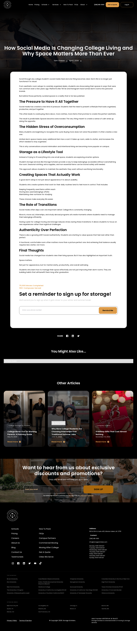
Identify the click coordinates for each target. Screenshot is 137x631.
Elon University (11, 582)
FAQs (76, 5)
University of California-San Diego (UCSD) (84, 590)
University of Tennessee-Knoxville (81, 593)
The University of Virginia (15, 590)
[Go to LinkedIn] (24, 563)
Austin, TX (10, 609)
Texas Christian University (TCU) (112, 587)
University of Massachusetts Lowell (18, 593)
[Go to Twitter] (29, 563)
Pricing (36, 5)
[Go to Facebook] (18, 563)
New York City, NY (12, 606)
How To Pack (68, 5)
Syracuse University (76, 587)
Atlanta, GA (42, 609)
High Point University (108, 582)
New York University (13, 587)
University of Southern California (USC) (51, 593)
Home (31, 5)
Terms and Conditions (86, 495)
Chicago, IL (73, 606)
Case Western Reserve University (48, 579)
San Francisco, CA (44, 612)
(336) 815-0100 (99, 5)
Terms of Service (25, 620)
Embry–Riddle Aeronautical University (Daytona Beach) (50, 583)
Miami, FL (73, 609)
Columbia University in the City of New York (116, 579)
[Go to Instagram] (12, 563)
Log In (127, 5)
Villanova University (108, 593)
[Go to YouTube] (35, 563)
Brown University (12, 579)
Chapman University (76, 579)
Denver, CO (10, 612)
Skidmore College (44, 587)
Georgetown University (77, 582)
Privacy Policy (12, 620)
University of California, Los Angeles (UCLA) (52, 590)
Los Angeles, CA (43, 606)
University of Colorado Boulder (112, 590)
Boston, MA (105, 606)
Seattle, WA (105, 609)
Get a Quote (112, 5)
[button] (45, 4)
